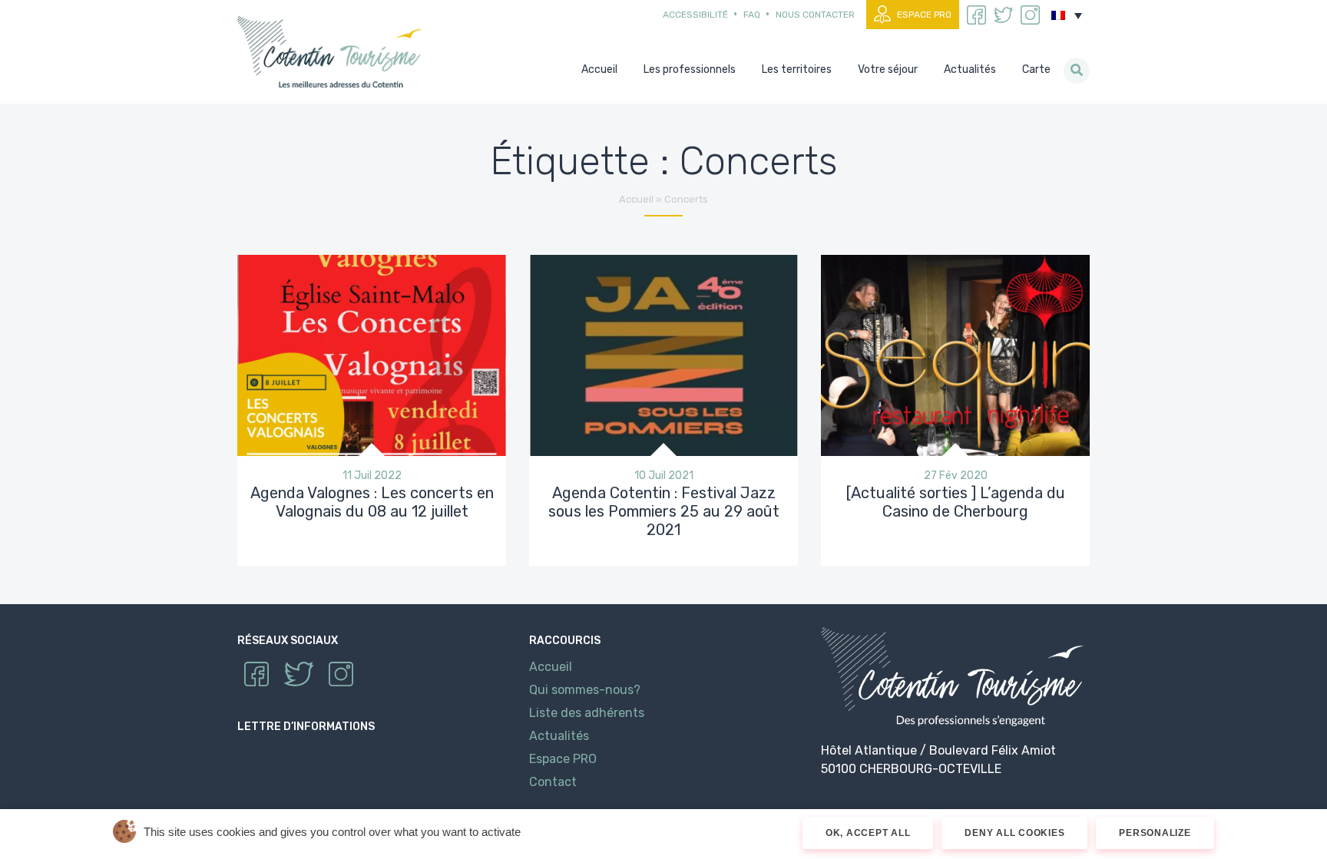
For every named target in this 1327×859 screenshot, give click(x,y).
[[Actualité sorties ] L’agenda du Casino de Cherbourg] (955, 354)
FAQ (751, 14)
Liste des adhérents (586, 712)
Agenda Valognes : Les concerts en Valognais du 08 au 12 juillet (372, 502)
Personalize (1154, 833)
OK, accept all (868, 833)
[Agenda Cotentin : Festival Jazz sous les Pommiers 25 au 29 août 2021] (663, 354)
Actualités (559, 735)
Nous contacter (815, 14)
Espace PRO (924, 14)
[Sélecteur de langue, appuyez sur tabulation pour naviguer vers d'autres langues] (1067, 15)
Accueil (636, 199)
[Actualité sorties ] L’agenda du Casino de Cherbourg (955, 502)
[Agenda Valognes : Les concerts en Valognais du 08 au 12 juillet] (371, 354)
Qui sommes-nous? (584, 689)
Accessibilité (695, 14)
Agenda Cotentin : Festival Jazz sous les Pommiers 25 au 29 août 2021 (663, 511)
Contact (553, 782)
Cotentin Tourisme (332, 52)
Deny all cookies (1014, 833)
